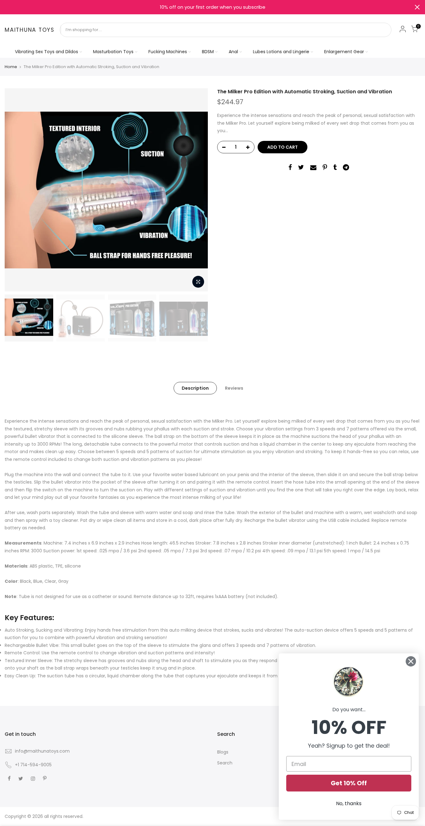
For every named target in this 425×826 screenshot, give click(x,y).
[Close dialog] (410, 661)
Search (224, 763)
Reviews (234, 388)
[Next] (197, 190)
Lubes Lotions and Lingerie (281, 52)
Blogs (222, 752)
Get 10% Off (349, 783)
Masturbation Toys (113, 52)
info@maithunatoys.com (42, 751)
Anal (233, 52)
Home (11, 67)
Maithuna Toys (29, 30)
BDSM (208, 52)
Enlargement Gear (344, 52)
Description (195, 388)
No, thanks (349, 803)
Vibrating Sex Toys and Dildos (46, 52)
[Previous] (15, 190)
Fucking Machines (167, 52)
